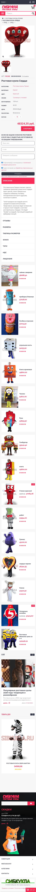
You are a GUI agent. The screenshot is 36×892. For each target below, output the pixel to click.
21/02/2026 (29, 703)
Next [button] (34, 655)
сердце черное (25, 564)
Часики (22, 394)
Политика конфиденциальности (24, 888)
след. (12, 22)
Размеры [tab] (7, 227)
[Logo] (9, 8)
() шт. (32, 890)
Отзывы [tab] (6, 221)
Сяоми (21, 588)
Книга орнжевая (25, 369)
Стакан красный (25, 491)
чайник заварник (25, 272)
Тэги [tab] (5, 246)
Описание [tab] (7, 181)
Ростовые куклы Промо (14, 18)
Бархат (15, 90)
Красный (16, 94)
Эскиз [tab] (6, 240)
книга (21, 466)
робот (21, 515)
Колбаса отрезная (26, 321)
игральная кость (25, 345)
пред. (6, 22)
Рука (21, 418)
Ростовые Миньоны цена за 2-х (25, 636)
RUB (3, 2)
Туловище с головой (19, 97)
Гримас (22, 539)
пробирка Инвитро (26, 297)
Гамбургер (23, 442)
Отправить (18, 174)
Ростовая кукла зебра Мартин (18, 763)
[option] (6, 66)
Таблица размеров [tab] (11, 233)
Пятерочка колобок (23, 612)
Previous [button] (31, 655)
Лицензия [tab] (7, 259)
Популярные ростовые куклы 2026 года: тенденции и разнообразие (17, 692)
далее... (5, 703)
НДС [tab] (5, 252)
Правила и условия (8, 888)
